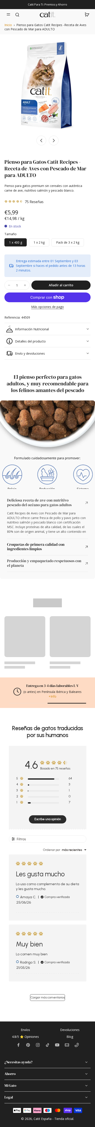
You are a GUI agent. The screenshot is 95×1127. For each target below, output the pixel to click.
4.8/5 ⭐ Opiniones (25, 1037)
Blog (69, 1037)
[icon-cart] (86, 14)
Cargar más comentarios (47, 998)
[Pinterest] (28, 1045)
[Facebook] (18, 1045)
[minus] (9, 285)
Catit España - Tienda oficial (53, 1119)
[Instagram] (38, 1045)
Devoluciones (70, 1030)
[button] (61, 285)
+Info (52, 697)
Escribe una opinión (47, 820)
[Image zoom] (47, 85)
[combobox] (64, 850)
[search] (17, 14)
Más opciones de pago (47, 307)
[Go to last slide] (41, 140)
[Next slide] (54, 140)
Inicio (8, 25)
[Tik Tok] (47, 1045)
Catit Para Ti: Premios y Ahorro (47, 4)
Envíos (25, 1030)
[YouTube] (57, 1045)
